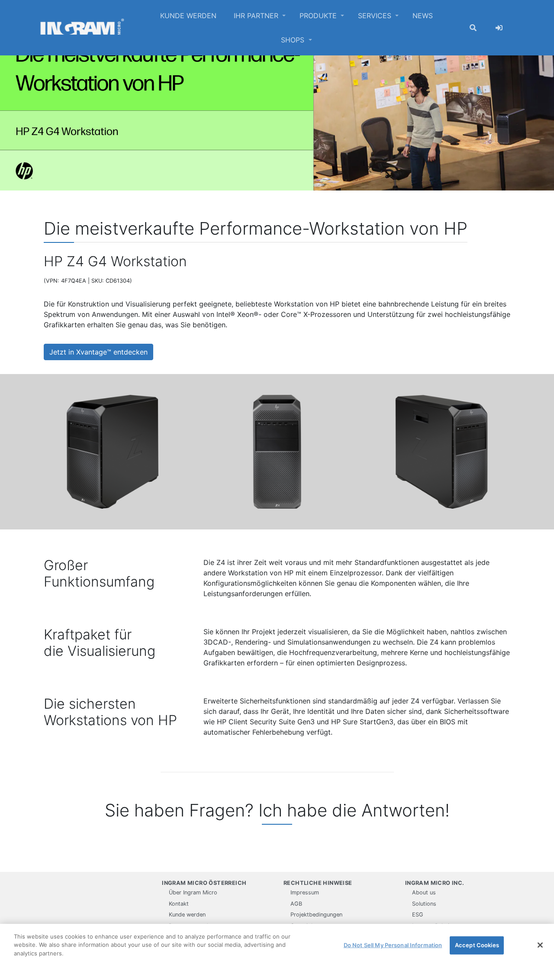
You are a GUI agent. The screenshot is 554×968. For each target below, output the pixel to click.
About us (424, 892)
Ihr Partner (257, 15)
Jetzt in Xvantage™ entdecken (98, 352)
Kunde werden (188, 15)
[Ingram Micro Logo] (82, 28)
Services (375, 15)
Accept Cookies (477, 945)
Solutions (424, 903)
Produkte (319, 15)
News (422, 15)
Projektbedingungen (316, 914)
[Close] (540, 945)
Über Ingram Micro (193, 892)
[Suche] (473, 28)
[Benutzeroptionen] (499, 28)
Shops (293, 39)
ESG (417, 914)
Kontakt (179, 903)
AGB (296, 903)
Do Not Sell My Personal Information (393, 945)
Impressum (304, 892)
